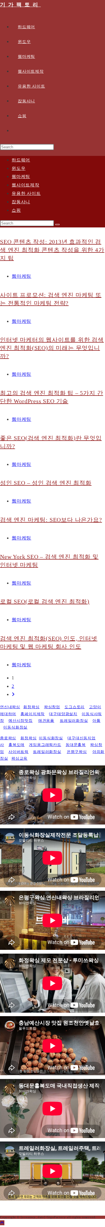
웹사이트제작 (25, 185)
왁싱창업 (52, 707)
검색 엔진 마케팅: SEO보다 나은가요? (51, 520)
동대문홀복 (76, 744)
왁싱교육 (19, 758)
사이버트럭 (18, 751)
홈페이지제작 (32, 714)
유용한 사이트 (26, 193)
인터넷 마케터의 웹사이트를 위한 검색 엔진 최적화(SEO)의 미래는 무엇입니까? (52, 347)
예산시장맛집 (20, 720)
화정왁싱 (31, 707)
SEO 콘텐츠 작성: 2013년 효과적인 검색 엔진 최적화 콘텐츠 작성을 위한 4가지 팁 (52, 249)
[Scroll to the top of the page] (2, 1222)
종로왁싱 (8, 738)
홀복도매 (16, 744)
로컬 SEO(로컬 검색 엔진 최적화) (45, 601)
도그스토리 (74, 707)
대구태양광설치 (63, 714)
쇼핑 (16, 210)
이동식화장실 (15, 727)
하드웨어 (21, 160)
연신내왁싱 (10, 707)
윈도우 (18, 168)
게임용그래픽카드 (45, 744)
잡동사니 (21, 202)
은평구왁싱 (77, 751)
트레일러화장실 (74, 720)
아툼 (96, 720)
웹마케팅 (21, 176)
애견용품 (46, 720)
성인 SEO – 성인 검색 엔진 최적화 (46, 483)
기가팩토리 (20, 5)
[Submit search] (57, 224)
